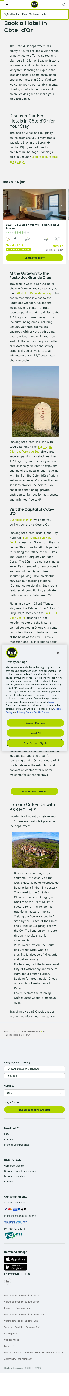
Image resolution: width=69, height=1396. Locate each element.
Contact (8, 1139)
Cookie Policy (41, 712)
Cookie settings (11, 1340)
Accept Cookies (35, 722)
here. (51, 701)
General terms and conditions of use (21, 1295)
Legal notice (10, 1346)
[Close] (58, 653)
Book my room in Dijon (34, 791)
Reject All (35, 732)
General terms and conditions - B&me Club (24, 1314)
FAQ (6, 1134)
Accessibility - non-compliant (18, 1359)
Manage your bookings (16, 1144)
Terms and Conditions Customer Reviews (23, 1327)
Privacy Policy (25, 712)
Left (6, 204)
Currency (9, 1085)
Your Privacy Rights (35, 743)
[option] (34, 226)
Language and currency (17, 1062)
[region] (34, 698)
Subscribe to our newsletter (34, 1109)
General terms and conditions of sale (21, 1302)
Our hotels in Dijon (21, 520)
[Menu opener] (7, 4)
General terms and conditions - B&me (21, 1321)
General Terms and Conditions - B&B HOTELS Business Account (34, 1352)
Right (62, 204)
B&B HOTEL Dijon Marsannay (33, 293)
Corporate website (14, 1165)
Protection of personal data (17, 1308)
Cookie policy (10, 1333)
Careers (8, 1181)
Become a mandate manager (20, 1171)
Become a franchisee (15, 1176)
